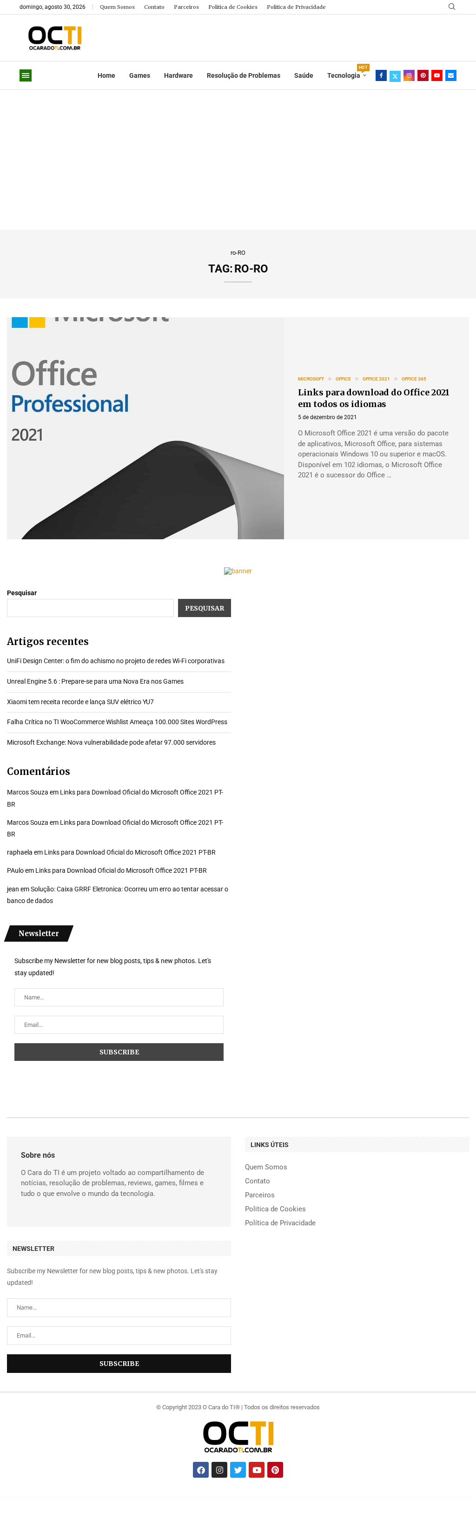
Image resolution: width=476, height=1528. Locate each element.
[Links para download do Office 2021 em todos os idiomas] (145, 428)
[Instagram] (409, 75)
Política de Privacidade (280, 1223)
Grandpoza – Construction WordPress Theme (314, 1498)
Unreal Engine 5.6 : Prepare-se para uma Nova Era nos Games (95, 681)
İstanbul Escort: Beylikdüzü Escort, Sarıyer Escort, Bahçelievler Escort (88, 1498)
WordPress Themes (39, 1498)
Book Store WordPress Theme (251, 1498)
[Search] (451, 7)
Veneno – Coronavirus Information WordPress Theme (337, 1498)
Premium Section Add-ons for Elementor (432, 1498)
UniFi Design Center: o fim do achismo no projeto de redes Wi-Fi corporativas (116, 661)
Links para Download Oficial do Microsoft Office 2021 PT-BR (130, 852)
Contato (154, 7)
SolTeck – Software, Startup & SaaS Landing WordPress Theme (386, 1498)
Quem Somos (117, 7)
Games (139, 75)
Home (106, 75)
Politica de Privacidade (296, 7)
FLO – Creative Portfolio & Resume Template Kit (292, 1498)
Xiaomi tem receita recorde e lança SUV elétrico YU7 (80, 702)
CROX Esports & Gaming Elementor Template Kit (361, 1498)
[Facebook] (381, 75)
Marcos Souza (27, 792)
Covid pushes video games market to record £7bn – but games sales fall (210, 1498)
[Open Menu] (26, 75)
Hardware (178, 75)
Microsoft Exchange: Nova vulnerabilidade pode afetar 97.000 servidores (111, 742)
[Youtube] (437, 75)
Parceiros (186, 7)
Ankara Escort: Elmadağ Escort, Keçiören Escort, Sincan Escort (59, 1498)
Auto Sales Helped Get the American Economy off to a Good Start (146, 1498)
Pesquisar (22, 593)
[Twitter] (395, 75)
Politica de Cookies (233, 7)
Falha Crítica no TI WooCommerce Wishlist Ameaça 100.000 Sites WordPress (117, 722)
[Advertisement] (238, 160)
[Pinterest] (423, 75)
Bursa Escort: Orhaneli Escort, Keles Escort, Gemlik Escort (117, 1498)
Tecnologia (346, 72)
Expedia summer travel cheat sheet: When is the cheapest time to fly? (177, 1498)
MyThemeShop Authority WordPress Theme (412, 1498)
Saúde (303, 75)
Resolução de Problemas (243, 75)
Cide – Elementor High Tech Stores (236, 1498)
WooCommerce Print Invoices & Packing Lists (270, 1498)
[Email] (450, 75)
